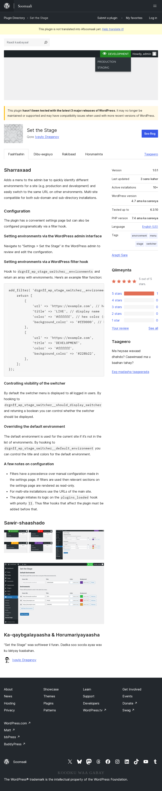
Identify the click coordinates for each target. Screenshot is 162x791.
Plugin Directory (14, 18)
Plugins (48, 703)
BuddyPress (14, 744)
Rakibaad (69, 154)
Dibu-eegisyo (43, 154)
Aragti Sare (120, 255)
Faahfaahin (16, 154)
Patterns (49, 710)
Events (127, 696)
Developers (91, 703)
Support (88, 696)
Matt (9, 730)
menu (153, 235)
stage (140, 243)
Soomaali (19, 762)
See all (153, 328)
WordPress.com (17, 723)
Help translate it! (113, 29)
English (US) (150, 226)
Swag (128, 710)
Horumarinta (94, 154)
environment (139, 235)
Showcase (51, 689)
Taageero (151, 154)
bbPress (12, 737)
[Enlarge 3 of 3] (99, 568)
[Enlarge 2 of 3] (99, 535)
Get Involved (131, 689)
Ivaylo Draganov (47, 137)
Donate (129, 703)
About (8, 689)
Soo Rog (149, 133)
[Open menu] (155, 6)
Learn (87, 689)
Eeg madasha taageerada (130, 372)
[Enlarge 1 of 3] (47, 535)
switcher (151, 243)
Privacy (9, 710)
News (8, 696)
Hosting (9, 703)
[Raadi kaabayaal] (46, 42)
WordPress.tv (94, 710)
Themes (49, 696)
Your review (120, 328)
